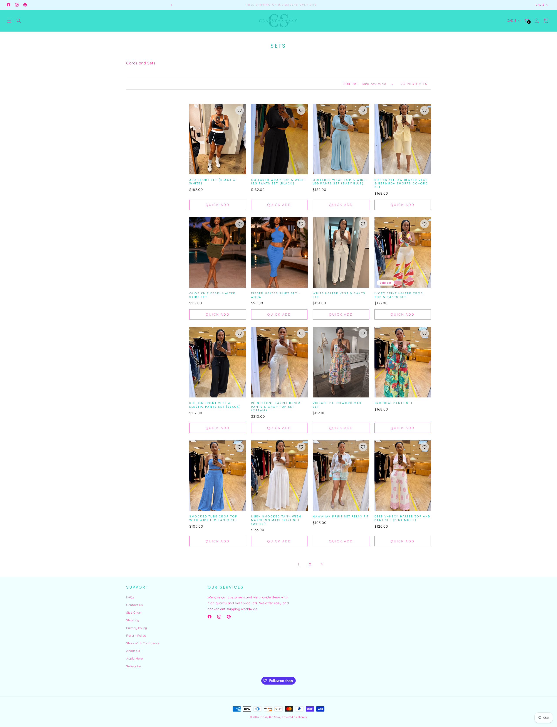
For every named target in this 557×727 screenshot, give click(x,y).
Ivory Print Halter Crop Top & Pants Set (398, 295)
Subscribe (133, 666)
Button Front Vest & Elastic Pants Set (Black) (215, 405)
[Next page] (322, 564)
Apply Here (134, 658)
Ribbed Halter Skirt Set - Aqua (276, 295)
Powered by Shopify (294, 717)
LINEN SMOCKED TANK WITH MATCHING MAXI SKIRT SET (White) (276, 520)
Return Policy (136, 636)
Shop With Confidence (143, 643)
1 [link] (298, 564)
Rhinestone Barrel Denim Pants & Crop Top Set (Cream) (276, 406)
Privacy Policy (136, 628)
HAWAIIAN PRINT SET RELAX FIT (341, 516)
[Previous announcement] (171, 5)
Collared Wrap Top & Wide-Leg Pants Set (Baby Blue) (340, 182)
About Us (133, 651)
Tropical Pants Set (393, 403)
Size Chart (134, 612)
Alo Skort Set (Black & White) (212, 182)
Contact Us (134, 605)
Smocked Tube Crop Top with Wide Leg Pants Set (213, 518)
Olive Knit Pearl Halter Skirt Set (212, 295)
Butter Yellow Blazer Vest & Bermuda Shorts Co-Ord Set (401, 183)
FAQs (130, 597)
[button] (9, 20)
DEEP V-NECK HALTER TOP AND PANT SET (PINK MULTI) (402, 518)
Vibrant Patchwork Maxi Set (338, 405)
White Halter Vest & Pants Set (339, 295)
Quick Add (218, 205)
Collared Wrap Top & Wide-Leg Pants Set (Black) (278, 182)
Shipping (132, 620)
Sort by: (350, 84)
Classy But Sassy (270, 717)
